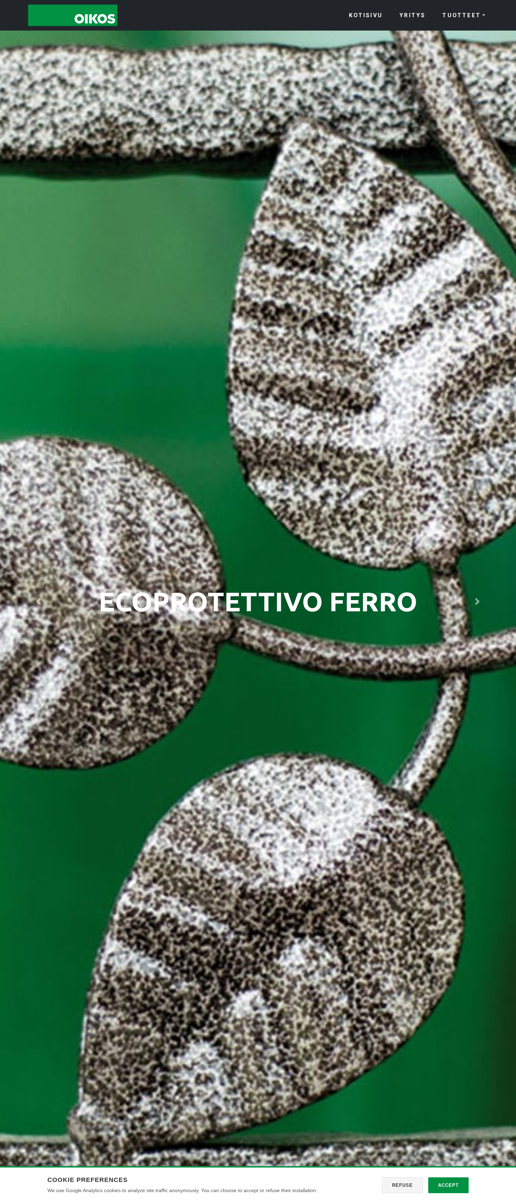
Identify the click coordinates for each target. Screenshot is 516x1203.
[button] (39, 601)
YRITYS (412, 15)
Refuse (402, 1185)
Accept (448, 1185)
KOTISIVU (366, 15)
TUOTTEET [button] (461, 15)
